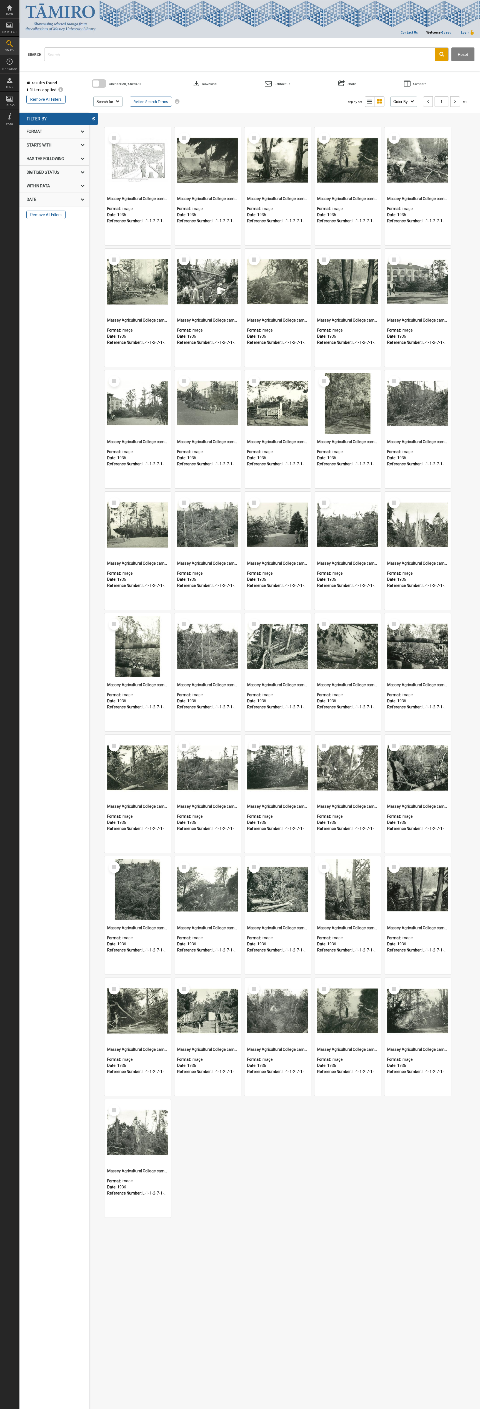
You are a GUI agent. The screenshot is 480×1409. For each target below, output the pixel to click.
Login (9, 87)
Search (9, 50)
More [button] (9, 123)
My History (9, 68)
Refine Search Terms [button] (151, 101)
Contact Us (409, 32)
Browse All (9, 32)
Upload (9, 105)
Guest (446, 32)
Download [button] (204, 83)
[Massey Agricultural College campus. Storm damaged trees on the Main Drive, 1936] (417, 403)
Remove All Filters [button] (46, 99)
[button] (441, 54)
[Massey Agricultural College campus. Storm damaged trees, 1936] (137, 524)
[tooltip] (177, 101)
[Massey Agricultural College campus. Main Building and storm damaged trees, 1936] (417, 281)
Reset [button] (463, 54)
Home (9, 14)
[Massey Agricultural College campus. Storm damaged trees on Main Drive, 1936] (277, 403)
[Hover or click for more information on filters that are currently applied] (60, 89)
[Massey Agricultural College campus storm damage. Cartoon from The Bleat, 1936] (137, 160)
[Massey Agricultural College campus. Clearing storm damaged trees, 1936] (207, 160)
